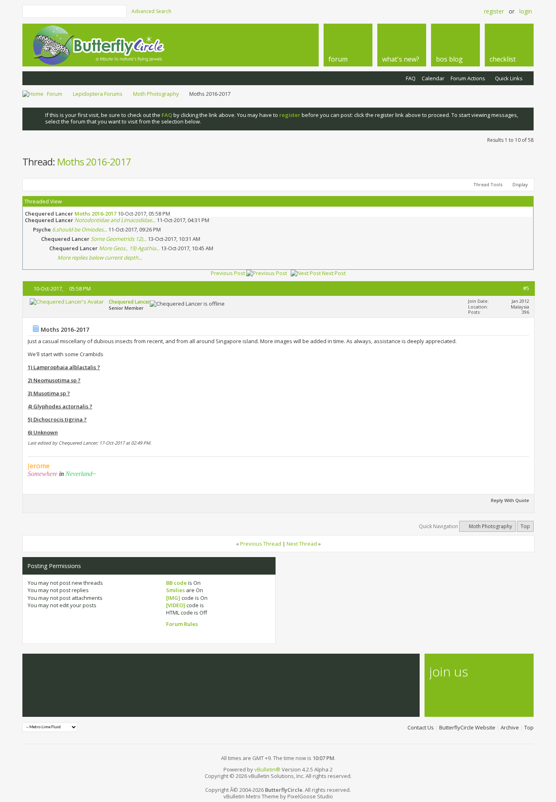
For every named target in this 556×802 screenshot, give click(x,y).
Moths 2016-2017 (94, 161)
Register (494, 11)
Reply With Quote (510, 500)
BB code (176, 582)
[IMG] (173, 598)
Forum (54, 93)
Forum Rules (182, 624)
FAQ (411, 78)
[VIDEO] (175, 605)
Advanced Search (151, 11)
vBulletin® (267, 769)
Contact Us (420, 727)
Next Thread (302, 543)
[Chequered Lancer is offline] (67, 301)
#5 (526, 288)
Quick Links (509, 78)
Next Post (334, 273)
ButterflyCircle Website (467, 727)
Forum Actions (468, 78)
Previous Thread (260, 543)
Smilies (175, 590)
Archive (510, 727)
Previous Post (228, 273)
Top (525, 526)
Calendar (433, 78)
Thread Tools (487, 184)
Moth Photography (156, 93)
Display (520, 184)
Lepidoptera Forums (98, 93)
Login (525, 11)
